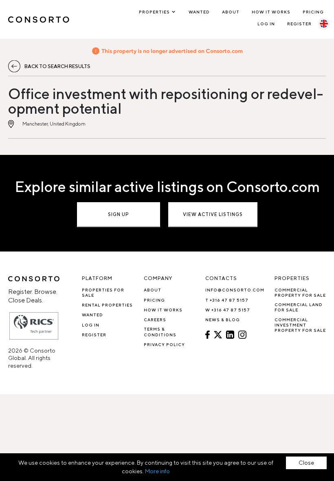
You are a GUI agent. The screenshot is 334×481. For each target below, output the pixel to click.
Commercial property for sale (300, 292)
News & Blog (222, 319)
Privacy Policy (164, 344)
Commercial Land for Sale (299, 307)
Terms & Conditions (160, 332)
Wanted (199, 11)
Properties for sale (103, 292)
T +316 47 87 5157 (226, 300)
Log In (266, 23)
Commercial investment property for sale (300, 325)
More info (157, 471)
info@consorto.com (234, 289)
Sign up (118, 214)
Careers (155, 319)
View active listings (213, 214)
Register (299, 23)
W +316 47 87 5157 (227, 309)
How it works (271, 11)
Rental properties (107, 304)
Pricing (313, 11)
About (231, 11)
